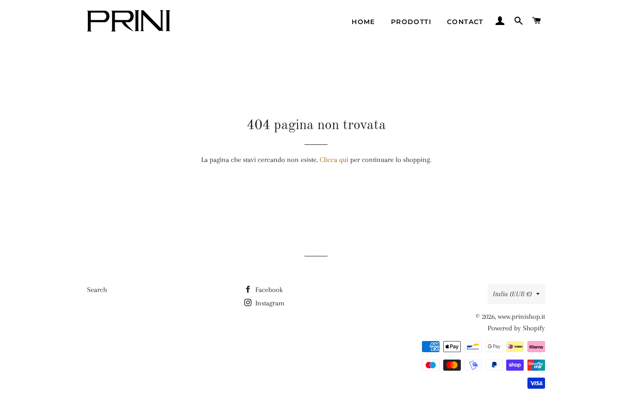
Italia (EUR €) (512, 294)
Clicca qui (334, 159)
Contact (465, 22)
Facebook (268, 290)
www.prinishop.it (521, 316)
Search (97, 290)
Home (363, 22)
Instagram (269, 303)
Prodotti (411, 22)
